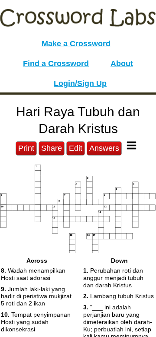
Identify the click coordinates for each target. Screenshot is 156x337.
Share (51, 148)
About (121, 63)
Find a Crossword (56, 63)
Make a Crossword (76, 43)
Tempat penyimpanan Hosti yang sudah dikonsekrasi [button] (36, 322)
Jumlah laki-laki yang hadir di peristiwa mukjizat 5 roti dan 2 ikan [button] (36, 296)
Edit (75, 148)
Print (26, 148)
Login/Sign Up (80, 83)
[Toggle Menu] (131, 145)
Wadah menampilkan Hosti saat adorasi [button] (33, 274)
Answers (104, 148)
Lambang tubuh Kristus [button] (118, 295)
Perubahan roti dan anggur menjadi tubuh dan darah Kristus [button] (113, 278)
